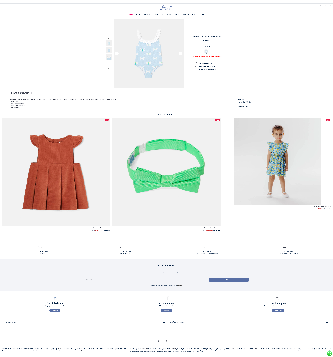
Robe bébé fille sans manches (101, 227)
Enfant (169, 14)
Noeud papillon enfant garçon (212, 227)
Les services (18, 7)
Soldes (131, 14)
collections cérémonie (194, 350)
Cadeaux (156, 14)
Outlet (202, 14)
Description (206, 40)
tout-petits (174, 348)
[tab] (22, 93)
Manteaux (186, 14)
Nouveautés (147, 14)
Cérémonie (138, 14)
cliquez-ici (179, 285)
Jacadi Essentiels (85, 350)
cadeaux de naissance (25, 350)
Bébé (163, 14)
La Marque (6, 7)
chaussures (60, 348)
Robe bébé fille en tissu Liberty (322, 206)
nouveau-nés (144, 348)
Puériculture (194, 14)
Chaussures (177, 14)
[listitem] (109, 43)
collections (258, 348)
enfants (232, 348)
